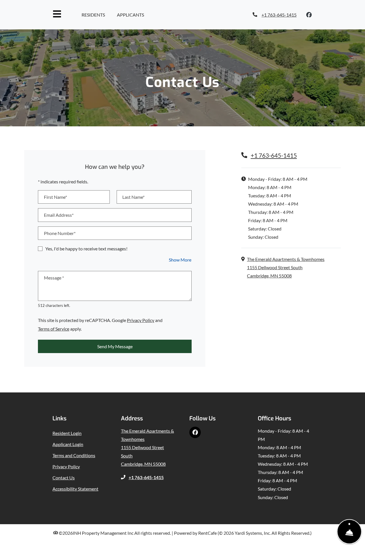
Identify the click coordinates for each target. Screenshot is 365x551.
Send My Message (115, 346)
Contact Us (63, 477)
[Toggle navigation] (56, 14)
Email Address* (59, 215)
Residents (95, 14)
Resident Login (67, 433)
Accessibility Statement (75, 488)
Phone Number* (60, 233)
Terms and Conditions (73, 455)
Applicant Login (67, 444)
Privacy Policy (140, 320)
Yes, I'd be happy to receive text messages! (86, 248)
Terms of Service (53, 328)
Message (54, 277)
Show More (180, 259)
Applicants (132, 14)
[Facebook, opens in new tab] (309, 15)
